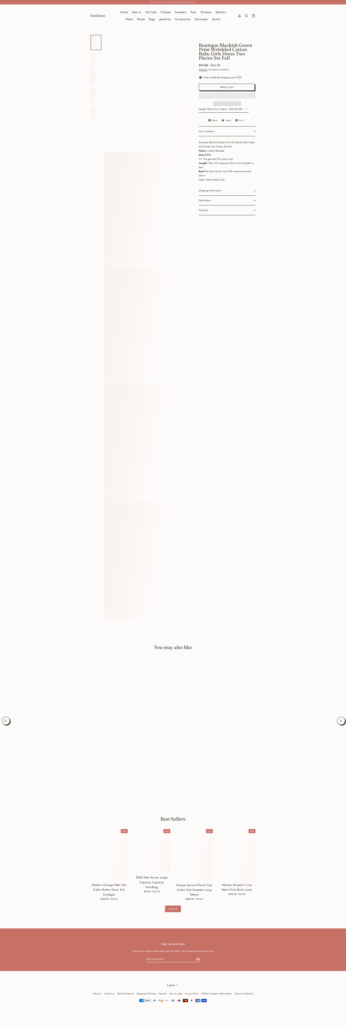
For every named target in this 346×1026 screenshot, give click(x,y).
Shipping (203, 69)
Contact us (109, 993)
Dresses (166, 12)
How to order (175, 993)
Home (124, 12)
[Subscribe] (198, 959)
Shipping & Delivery (146, 993)
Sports (216, 19)
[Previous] (6, 721)
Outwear (206, 12)
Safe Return (205, 200)
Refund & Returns (125, 993)
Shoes (141, 19)
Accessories (183, 19)
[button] (227, 96)
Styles (129, 19)
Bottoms (221, 12)
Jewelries (165, 19)
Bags (152, 19)
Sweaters (181, 12)
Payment (203, 210)
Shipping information (210, 190)
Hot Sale (151, 12)
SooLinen (98, 15)
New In (137, 12)
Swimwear (201, 19)
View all (173, 909)
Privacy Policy (191, 993)
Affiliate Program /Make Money (216, 993)
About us (97, 993)
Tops (194, 12)
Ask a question (206, 131)
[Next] (341, 721)
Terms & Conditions (243, 993)
